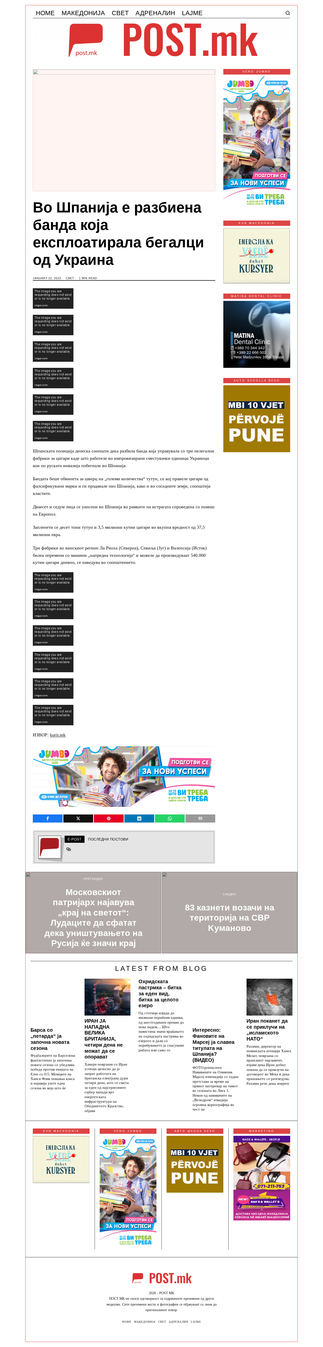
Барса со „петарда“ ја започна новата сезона (50, 1039)
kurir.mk (58, 734)
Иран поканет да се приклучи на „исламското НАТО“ (267, 1030)
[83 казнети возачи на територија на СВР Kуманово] (230, 912)
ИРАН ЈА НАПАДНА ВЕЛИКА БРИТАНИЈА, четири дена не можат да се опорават (104, 1039)
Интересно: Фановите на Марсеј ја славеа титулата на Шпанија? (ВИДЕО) (213, 1045)
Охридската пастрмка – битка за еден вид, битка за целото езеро (160, 993)
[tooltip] (48, 818)
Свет (70, 278)
